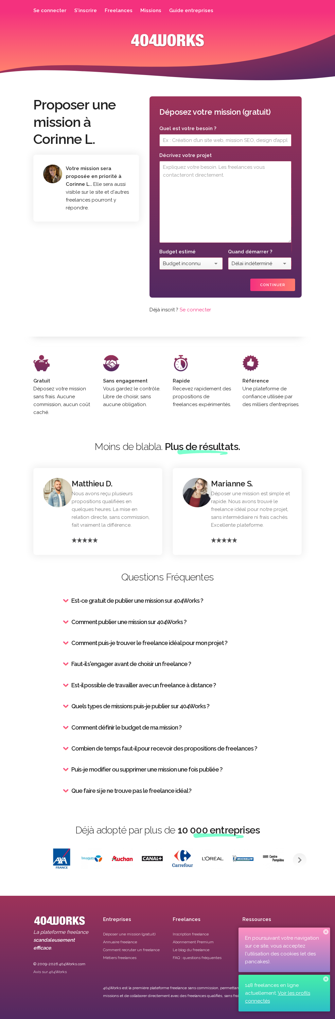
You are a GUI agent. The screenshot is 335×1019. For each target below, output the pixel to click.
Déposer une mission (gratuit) (129, 934)
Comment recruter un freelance (131, 950)
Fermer (325, 931)
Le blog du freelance (191, 950)
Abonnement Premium (193, 942)
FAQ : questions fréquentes (197, 957)
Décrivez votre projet (185, 155)
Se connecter (49, 10)
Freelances (118, 10)
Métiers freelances (119, 957)
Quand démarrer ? (250, 252)
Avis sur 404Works (50, 972)
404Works (167, 45)
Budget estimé (177, 252)
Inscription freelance (191, 934)
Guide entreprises (191, 10)
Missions (150, 10)
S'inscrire (85, 10)
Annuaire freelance (120, 942)
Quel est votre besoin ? (187, 128)
